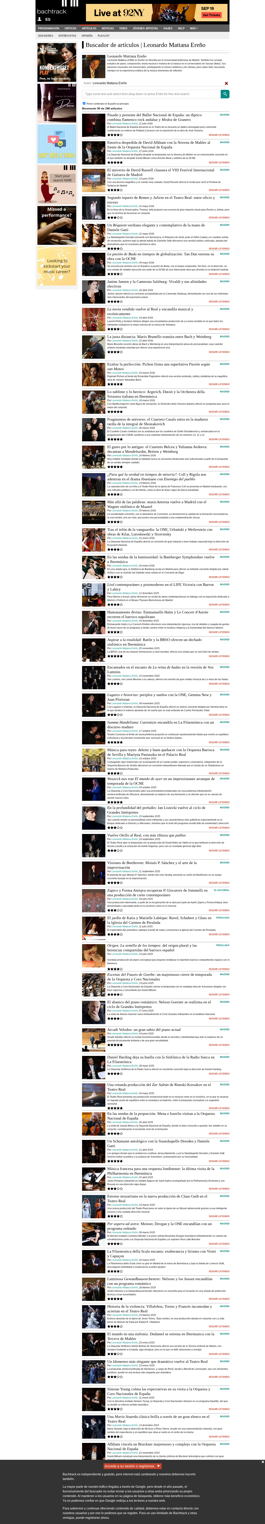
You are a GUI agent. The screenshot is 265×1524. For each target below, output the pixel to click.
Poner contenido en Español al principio (108, 103)
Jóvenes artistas (145, 28)
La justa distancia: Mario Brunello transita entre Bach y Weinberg (159, 336)
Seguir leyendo (219, 135)
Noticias (108, 28)
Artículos (89, 28)
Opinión (87, 35)
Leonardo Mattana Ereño (125, 123)
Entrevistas (67, 35)
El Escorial (221, 890)
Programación (48, 28)
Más (193, 28)
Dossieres (45, 35)
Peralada (222, 917)
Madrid (224, 114)
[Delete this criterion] (226, 83)
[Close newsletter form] (263, 1462)
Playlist (104, 35)
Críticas (70, 28)
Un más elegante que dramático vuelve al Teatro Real (157, 1361)
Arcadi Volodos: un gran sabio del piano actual (144, 1029)
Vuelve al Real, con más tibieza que (146, 835)
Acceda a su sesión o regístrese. (130, 1466)
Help (181, 28)
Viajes (167, 28)
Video (123, 28)
